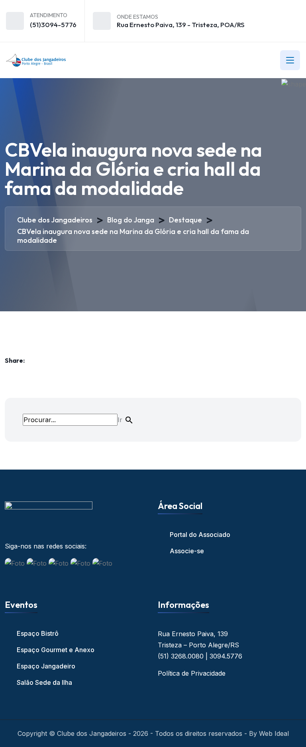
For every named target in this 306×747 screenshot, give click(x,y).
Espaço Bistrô (38, 633)
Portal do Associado (200, 535)
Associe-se (187, 551)
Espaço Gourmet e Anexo (55, 650)
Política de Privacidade (192, 673)
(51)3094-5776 (53, 24)
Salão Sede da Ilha (44, 682)
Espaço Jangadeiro (46, 666)
